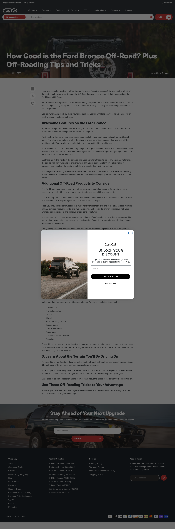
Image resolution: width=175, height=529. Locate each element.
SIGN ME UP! (111, 277)
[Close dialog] (130, 233)
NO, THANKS (110, 284)
